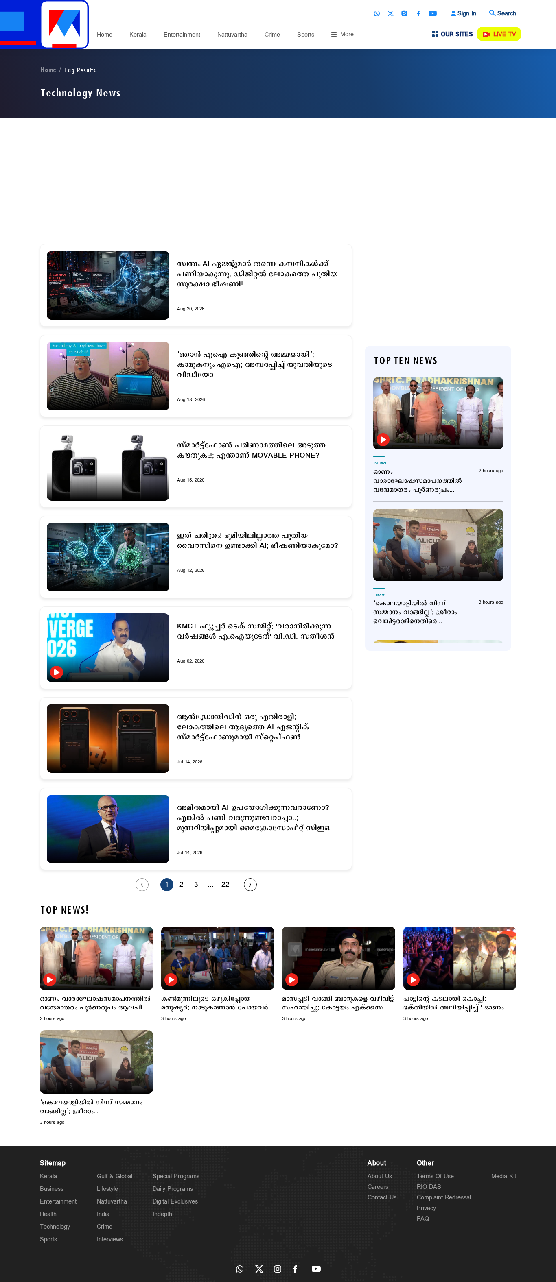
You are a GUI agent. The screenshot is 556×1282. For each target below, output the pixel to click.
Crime (272, 35)
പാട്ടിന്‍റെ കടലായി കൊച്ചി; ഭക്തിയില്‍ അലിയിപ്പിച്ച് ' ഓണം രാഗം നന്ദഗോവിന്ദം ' (453, 1003)
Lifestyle (107, 1189)
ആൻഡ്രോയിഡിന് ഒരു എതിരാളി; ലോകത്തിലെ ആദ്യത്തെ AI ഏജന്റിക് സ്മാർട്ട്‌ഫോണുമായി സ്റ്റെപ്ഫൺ (243, 727)
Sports (305, 35)
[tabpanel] (96, 974)
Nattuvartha (232, 35)
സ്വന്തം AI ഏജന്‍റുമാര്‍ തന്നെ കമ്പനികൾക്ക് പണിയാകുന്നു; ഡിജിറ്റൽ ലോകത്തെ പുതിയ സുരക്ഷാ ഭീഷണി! (257, 274)
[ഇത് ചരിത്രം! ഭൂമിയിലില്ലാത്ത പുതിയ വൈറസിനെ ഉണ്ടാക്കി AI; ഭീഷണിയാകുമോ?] (108, 557)
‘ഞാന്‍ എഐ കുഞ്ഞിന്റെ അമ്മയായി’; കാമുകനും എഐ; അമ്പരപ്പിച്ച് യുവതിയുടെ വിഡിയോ (254, 365)
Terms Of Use (435, 1176)
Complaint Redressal (444, 1197)
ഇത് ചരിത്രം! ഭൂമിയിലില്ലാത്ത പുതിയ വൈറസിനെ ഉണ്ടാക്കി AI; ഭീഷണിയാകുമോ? (257, 541)
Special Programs (176, 1176)
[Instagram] (404, 13)
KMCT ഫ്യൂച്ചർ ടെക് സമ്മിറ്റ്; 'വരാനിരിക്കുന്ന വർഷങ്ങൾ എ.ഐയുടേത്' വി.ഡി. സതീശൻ (256, 631)
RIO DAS (429, 1187)
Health (48, 1214)
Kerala (138, 35)
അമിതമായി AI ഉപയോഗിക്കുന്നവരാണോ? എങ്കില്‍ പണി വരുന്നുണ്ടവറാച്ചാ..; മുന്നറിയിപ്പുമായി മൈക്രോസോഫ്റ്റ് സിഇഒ (253, 818)
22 (225, 884)
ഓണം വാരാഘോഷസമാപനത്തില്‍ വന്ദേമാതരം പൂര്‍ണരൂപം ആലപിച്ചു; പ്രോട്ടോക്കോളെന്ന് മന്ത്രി (417, 481)
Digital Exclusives (175, 1201)
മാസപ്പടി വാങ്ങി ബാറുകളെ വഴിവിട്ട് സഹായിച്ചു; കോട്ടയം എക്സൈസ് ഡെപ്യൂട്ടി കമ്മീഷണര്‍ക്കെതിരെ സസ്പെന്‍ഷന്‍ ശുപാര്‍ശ (338, 1003)
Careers (378, 1187)
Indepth (162, 1214)
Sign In (466, 13)
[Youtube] (433, 13)
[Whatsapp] (377, 13)
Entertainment (182, 35)
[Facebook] (418, 13)
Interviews (110, 1239)
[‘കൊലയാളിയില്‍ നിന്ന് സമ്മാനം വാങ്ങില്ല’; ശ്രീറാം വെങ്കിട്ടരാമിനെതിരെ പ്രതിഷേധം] (438, 545)
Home (104, 35)
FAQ (423, 1218)
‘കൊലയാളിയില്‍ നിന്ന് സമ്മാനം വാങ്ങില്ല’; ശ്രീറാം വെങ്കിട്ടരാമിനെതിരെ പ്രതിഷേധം (415, 612)
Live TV (504, 34)
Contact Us (382, 1197)
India (103, 1214)
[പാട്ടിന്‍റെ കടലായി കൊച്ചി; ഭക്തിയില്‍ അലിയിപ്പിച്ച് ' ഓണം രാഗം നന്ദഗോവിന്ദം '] (460, 958)
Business (51, 1189)
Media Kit (503, 1176)
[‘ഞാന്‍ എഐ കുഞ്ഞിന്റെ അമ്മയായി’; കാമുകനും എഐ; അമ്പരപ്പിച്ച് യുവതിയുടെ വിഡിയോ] (108, 376)
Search (506, 13)
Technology (55, 1227)
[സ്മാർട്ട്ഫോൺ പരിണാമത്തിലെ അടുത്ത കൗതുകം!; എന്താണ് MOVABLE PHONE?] (108, 466)
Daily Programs (173, 1189)
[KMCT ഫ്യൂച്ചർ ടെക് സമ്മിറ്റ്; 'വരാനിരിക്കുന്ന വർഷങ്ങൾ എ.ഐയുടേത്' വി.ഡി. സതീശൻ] (108, 647)
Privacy (426, 1208)
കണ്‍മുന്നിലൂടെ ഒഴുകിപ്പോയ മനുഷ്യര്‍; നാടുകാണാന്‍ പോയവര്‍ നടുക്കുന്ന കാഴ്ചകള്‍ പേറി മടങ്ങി (214, 1003)
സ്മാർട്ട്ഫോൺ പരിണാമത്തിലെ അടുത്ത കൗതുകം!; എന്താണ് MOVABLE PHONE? (251, 450)
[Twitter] (390, 13)
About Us (380, 1176)
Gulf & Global (114, 1176)
